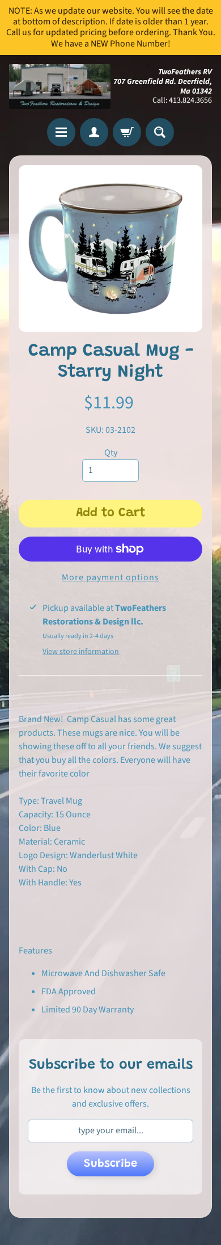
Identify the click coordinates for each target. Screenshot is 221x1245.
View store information (80, 651)
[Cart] (127, 132)
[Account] (94, 132)
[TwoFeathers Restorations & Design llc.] (59, 86)
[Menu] (61, 132)
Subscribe (110, 1164)
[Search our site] (160, 132)
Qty (110, 452)
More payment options (110, 577)
